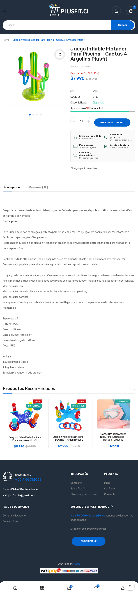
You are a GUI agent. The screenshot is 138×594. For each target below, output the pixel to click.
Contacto (76, 482)
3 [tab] (37, 115)
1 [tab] (30, 114)
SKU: (73, 91)
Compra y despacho (14, 515)
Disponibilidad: (78, 102)
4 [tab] (41, 115)
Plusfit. (76, 563)
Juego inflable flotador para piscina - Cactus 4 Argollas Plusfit (98, 54)
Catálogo (109, 488)
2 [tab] (33, 115)
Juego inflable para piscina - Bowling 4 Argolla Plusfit (69, 438)
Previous (130, 388)
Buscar (122, 25)
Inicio (107, 482)
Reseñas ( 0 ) (38, 187)
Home (6, 39)
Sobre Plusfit (77, 488)
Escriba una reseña (80, 66)
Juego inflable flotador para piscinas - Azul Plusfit (25, 439)
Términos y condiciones (84, 494)
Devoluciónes (10, 521)
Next (135, 388)
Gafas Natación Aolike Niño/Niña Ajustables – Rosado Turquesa (113, 437)
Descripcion (11, 187)
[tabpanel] (35, 76)
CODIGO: (75, 97)
